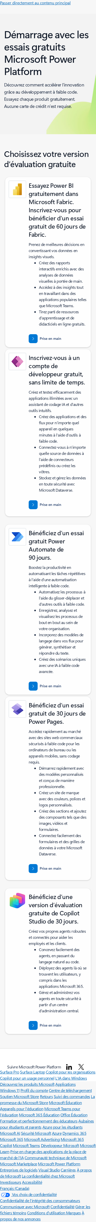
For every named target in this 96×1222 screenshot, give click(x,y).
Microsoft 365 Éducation (39, 1114)
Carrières (68, 1170)
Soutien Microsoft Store (19, 1096)
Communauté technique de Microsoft (56, 1157)
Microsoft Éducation (65, 1102)
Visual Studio (49, 1170)
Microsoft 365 (11, 1139)
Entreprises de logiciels (18, 1170)
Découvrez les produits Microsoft (27, 1084)
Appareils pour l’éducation (22, 1108)
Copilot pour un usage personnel (27, 1078)
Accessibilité (32, 1182)
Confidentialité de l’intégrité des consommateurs (40, 1200)
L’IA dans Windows (71, 1078)
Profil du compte (34, 1090)
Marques (73, 1212)
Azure (57, 1133)
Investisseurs (10, 1182)
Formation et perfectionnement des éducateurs (39, 1121)
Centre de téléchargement (70, 1090)
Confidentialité (62, 1206)
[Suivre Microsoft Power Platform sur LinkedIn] (69, 1067)
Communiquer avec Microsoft (25, 1206)
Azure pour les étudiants (62, 1127)
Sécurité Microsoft (36, 1133)
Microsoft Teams (26, 1145)
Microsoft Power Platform (59, 1163)
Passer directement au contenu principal (35, 2)
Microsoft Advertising (42, 1139)
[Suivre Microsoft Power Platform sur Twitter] (81, 1067)
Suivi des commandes (72, 1096)
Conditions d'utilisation (46, 1212)
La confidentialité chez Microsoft (48, 1176)
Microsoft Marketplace (18, 1163)
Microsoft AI (10, 1133)
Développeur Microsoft (60, 1145)
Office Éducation (73, 1114)
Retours (46, 1096)
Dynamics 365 (74, 1133)
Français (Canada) (14, 1188)
